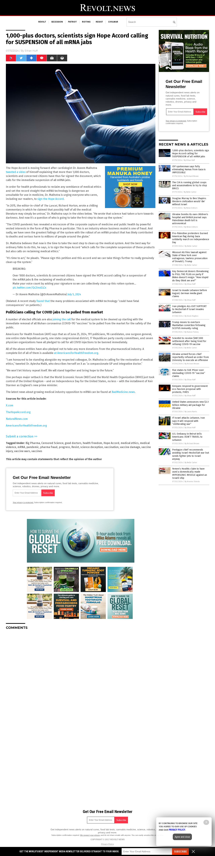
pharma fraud (48, 447)
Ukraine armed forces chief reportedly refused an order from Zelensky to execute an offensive (190, 357)
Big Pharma (33, 443)
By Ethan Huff (189, 160)
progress (64, 447)
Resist (75, 447)
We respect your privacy (90, 835)
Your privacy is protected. (23, 502)
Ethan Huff (31, 50)
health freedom (92, 443)
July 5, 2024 (74, 294)
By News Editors (190, 208)
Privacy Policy (107, 844)
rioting (86, 22)
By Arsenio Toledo (192, 481)
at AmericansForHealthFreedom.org (76, 353)
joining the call (62, 319)
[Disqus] (80, 674)
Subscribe (180, 851)
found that (43, 301)
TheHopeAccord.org (18, 412)
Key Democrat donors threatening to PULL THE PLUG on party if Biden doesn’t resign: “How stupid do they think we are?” (190, 276)
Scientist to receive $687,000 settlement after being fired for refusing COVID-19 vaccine (189, 341)
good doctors (73, 443)
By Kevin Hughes (191, 316)
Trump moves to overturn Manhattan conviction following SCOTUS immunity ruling (188, 325)
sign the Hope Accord (50, 198)
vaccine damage (130, 447)
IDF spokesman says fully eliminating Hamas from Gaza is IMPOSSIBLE (189, 169)
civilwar (113, 22)
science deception (91, 447)
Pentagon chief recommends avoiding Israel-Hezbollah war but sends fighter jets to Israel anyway (190, 454)
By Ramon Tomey (191, 332)
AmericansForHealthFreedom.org (26, 425)
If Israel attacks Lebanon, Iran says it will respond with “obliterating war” (188, 420)
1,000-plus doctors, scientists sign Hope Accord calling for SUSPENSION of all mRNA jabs (190, 153)
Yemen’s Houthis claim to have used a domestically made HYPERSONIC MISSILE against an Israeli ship (189, 473)
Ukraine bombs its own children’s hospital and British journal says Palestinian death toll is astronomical (190, 219)
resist (99, 22)
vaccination (111, 447)
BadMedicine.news (123, 392)
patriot (72, 22)
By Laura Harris (191, 412)
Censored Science (52, 443)
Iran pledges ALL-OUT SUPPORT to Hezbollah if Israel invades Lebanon (189, 309)
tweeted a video (16, 172)
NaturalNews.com (17, 418)
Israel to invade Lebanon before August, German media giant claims (189, 293)
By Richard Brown (191, 176)
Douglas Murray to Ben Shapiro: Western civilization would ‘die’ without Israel (189, 201)
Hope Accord (111, 443)
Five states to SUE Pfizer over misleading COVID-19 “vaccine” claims (188, 373)
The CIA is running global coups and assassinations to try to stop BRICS (189, 185)
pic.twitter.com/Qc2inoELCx (29, 287)
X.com (9, 405)
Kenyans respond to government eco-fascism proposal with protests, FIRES (190, 389)
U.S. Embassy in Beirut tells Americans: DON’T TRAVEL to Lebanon (187, 436)
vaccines (36, 451)
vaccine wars (22, 451)
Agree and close (182, 836)
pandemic (32, 447)
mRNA (21, 447)
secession (57, 22)
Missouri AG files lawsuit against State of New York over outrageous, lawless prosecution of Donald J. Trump (189, 257)
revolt (42, 22)
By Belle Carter (190, 192)
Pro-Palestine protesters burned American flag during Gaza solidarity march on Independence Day (190, 238)
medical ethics (130, 443)
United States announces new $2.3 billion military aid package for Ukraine (190, 404)
